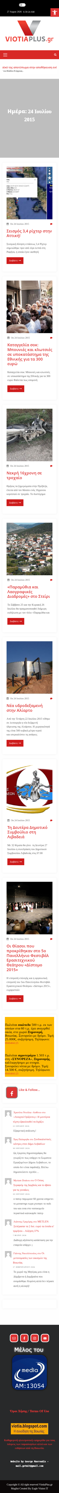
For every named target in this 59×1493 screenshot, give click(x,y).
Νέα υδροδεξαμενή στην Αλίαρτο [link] (25, 708)
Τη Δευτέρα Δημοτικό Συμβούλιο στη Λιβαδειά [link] (27, 832)
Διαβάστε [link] (13, 260)
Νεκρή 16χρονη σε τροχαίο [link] (24, 475)
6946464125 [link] (11, 1043)
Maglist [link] (15, 1488)
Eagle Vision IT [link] (40, 1488)
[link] (54, 12)
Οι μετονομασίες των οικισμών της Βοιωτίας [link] (30, 1258)
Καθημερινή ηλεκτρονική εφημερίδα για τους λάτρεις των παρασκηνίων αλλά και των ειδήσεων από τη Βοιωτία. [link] (29, 1444)
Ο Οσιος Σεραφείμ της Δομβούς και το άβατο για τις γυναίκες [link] (32, 1185)
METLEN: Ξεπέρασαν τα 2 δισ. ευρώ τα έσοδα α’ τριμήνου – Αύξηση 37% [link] (33, 1226)
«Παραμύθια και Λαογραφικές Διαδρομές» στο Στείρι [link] (28, 592)
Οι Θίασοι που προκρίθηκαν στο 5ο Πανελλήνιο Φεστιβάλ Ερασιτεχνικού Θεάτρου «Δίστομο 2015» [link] (28, 958)
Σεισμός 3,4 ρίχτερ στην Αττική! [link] (29, 233)
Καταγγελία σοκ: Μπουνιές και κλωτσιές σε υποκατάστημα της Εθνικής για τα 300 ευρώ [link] (29, 354)
